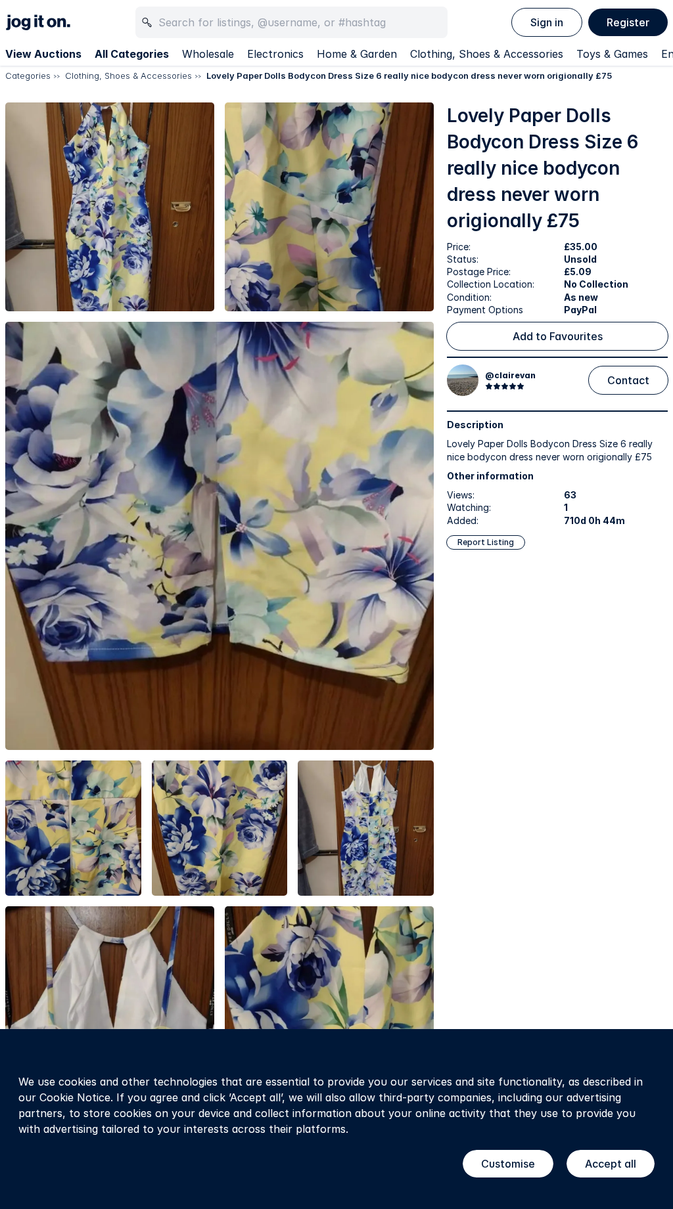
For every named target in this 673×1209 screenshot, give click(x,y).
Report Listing (485, 542)
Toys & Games (612, 53)
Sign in (546, 22)
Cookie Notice (74, 1097)
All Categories (132, 53)
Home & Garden (357, 53)
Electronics (275, 53)
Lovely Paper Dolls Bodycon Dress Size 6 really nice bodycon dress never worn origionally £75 (409, 75)
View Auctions (43, 53)
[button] (109, 206)
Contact (628, 380)
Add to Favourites (558, 336)
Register (628, 22)
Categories (28, 75)
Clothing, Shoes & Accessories (486, 53)
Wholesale (208, 53)
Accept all (610, 1163)
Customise (508, 1163)
